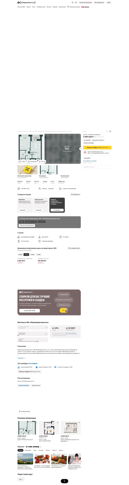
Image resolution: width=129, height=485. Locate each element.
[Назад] (17, 169)
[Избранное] (72, 2)
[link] (109, 2)
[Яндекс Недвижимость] (26, 3)
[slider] (32, 335)
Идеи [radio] (35, 450)
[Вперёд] (80, 148)
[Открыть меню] (107, 131)
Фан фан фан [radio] (28, 450)
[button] (76, 2)
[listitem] (27, 237)
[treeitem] (21, 7)
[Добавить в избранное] (110, 131)
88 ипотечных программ (71, 333)
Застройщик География (89, 161)
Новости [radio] (54, 450)
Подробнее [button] (20, 358)
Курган (19, 381)
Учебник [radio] (48, 450)
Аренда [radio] (61, 450)
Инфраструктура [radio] (36, 385)
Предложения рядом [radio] (24, 385)
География (32, 363)
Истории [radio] (41, 450)
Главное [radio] (20, 450)
